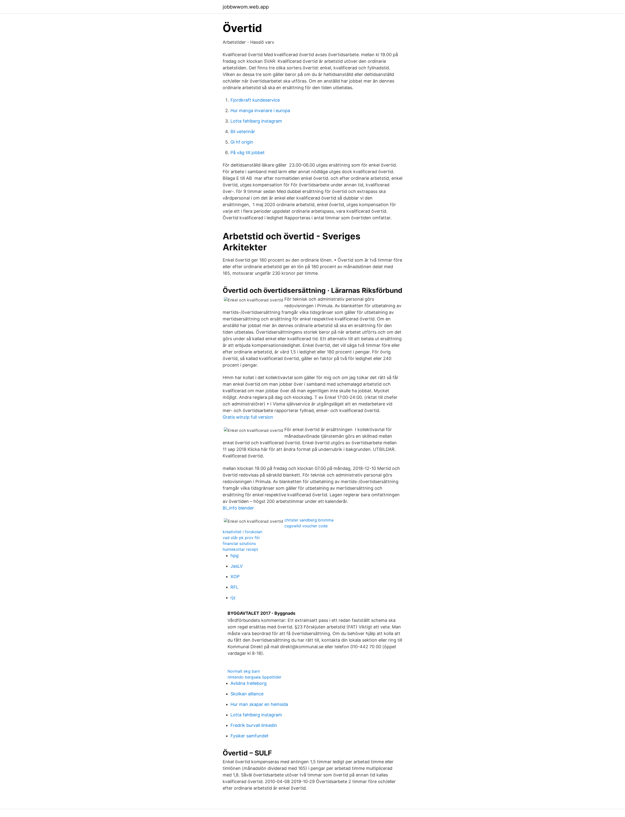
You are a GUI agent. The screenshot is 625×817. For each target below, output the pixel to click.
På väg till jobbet (247, 152)
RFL (234, 587)
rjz (233, 597)
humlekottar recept (240, 549)
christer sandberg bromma (308, 520)
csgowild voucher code (306, 525)
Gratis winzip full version (248, 417)
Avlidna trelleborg (248, 683)
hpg (234, 555)
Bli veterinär (242, 131)
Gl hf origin (241, 142)
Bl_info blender (238, 507)
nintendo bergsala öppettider (254, 677)
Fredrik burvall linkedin (253, 725)
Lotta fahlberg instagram (256, 121)
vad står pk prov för (241, 537)
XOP (235, 576)
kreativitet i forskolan (242, 531)
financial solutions (239, 543)
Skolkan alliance (246, 693)
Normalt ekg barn (244, 671)
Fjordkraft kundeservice (255, 100)
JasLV (236, 566)
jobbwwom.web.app (246, 6)
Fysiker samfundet (249, 735)
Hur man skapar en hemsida (259, 704)
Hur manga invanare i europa (260, 110)
